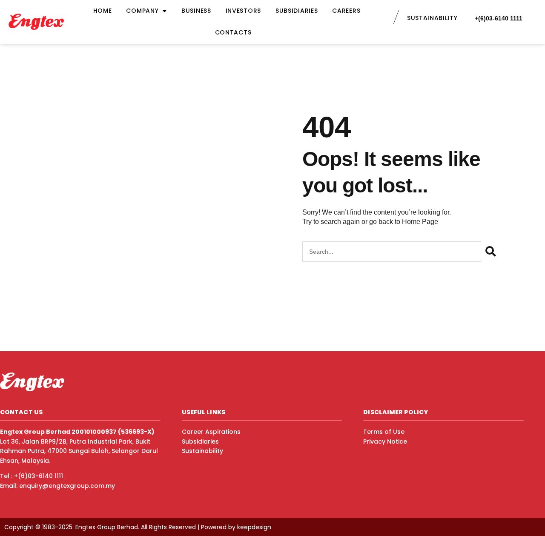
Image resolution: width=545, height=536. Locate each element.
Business (196, 10)
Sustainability (202, 451)
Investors (243, 10)
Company (142, 10)
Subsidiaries (296, 10)
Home (102, 10)
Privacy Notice (385, 441)
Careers (346, 10)
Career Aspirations (211, 431)
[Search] (490, 251)
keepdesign (254, 527)
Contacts (233, 32)
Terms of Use (383, 431)
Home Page (420, 221)
